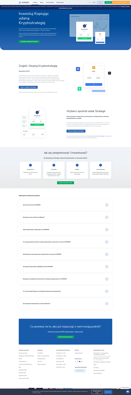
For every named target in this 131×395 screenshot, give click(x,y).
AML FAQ (39, 361)
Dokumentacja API (79, 353)
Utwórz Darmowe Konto (65, 337)
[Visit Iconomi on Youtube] (79, 361)
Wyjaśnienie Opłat (23, 370)
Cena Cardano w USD (60, 364)
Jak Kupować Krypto (23, 353)
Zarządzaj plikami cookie (97, 391)
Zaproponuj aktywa (98, 373)
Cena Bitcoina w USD (60, 353)
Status (95, 364)
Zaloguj (100, 2)
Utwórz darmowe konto (29, 41)
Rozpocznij (108, 2)
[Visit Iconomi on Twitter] (75, 361)
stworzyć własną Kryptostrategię (96, 136)
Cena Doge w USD (60, 361)
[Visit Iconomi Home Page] (24, 2)
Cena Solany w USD (60, 367)
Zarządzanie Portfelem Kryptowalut (26, 356)
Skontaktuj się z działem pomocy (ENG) (102, 362)
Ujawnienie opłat (22, 372)
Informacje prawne (41, 358)
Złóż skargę (96, 367)
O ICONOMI (40, 353)
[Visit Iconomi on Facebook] (77, 361)
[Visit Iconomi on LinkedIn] (81, 361)
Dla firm (20, 358)
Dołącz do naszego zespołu (43, 356)
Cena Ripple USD (59, 358)
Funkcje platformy (22, 361)
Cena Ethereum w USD (61, 356)
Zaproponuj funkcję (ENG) (99, 370)
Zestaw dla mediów (41, 364)
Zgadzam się (108, 392)
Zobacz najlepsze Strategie (76, 131)
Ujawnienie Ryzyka (23, 375)
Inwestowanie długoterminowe (25, 364)
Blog (20, 367)
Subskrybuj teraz (80, 370)
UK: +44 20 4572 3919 (98, 360)
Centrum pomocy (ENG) (24, 378)
